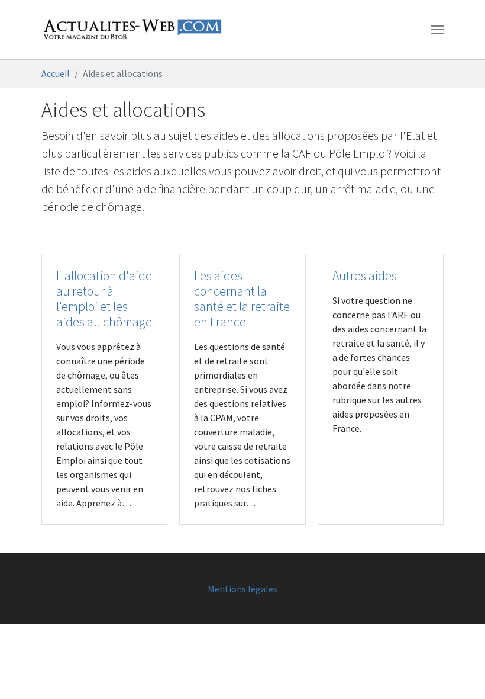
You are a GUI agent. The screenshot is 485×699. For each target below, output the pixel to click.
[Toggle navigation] (437, 30)
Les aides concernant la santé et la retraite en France (242, 299)
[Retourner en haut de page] (459, 673)
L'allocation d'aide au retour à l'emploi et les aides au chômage (104, 299)
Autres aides (364, 276)
